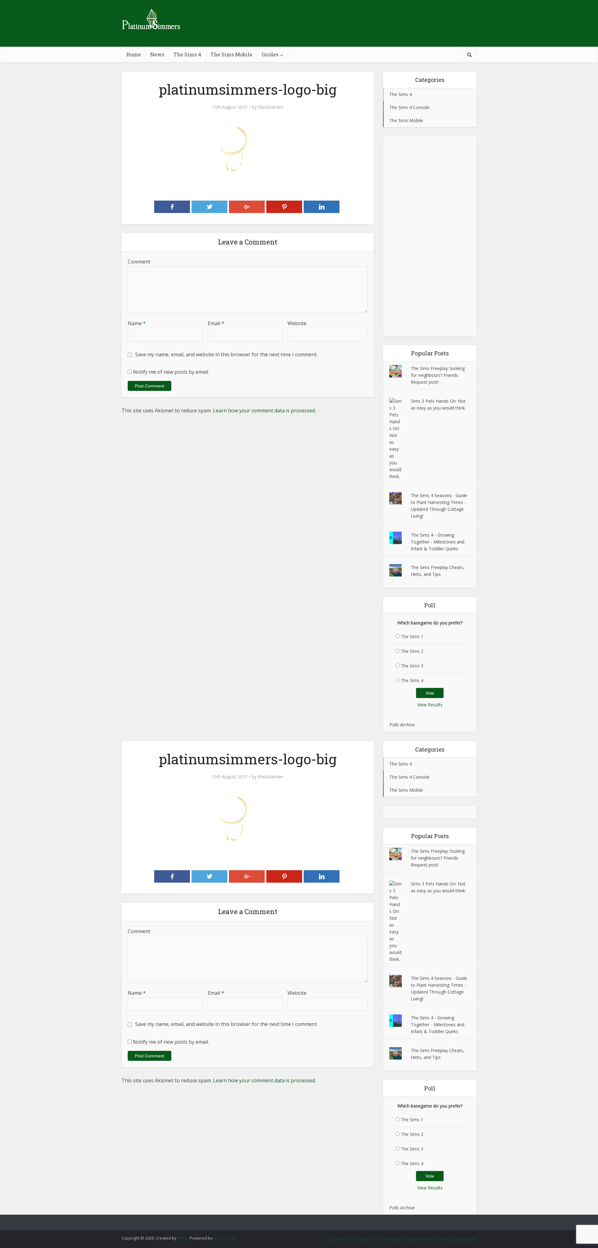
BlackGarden (270, 107)
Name (137, 323)
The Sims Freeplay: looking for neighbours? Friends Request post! (438, 375)
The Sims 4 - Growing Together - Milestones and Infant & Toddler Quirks (437, 542)
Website (296, 323)
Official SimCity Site (459, 1239)
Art (373, 1239)
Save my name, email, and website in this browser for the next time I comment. (226, 354)
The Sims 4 (187, 54)
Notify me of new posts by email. (171, 371)
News (157, 54)
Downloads (390, 1239)
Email (216, 323)
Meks (183, 1238)
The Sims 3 (412, 666)
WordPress (224, 1238)
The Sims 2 (412, 651)
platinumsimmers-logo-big (293, 1220)
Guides (270, 54)
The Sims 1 (412, 636)
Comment (139, 261)
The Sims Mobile (231, 54)
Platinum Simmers (421, 1239)
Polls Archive (402, 725)
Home (133, 54)
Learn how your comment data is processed (264, 410)
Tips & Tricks (339, 1239)
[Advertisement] (429, 236)
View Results (430, 705)
